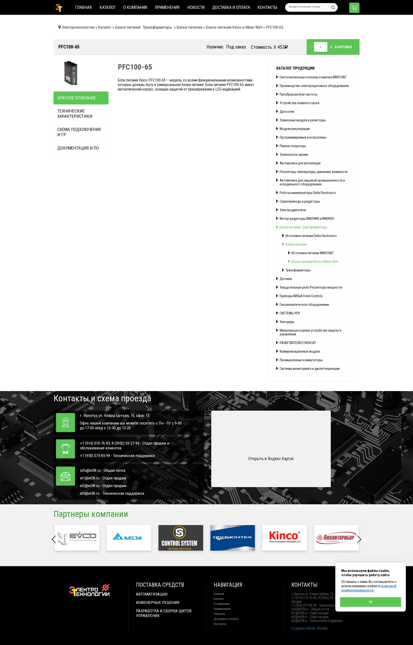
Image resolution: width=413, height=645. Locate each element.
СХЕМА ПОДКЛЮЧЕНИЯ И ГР (79, 132)
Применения (167, 7)
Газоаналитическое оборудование (304, 304)
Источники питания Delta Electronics (311, 236)
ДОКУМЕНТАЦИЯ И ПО (78, 148)
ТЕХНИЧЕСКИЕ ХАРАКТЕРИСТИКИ (74, 113)
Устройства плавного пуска (299, 103)
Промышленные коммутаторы (301, 360)
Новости (196, 7)
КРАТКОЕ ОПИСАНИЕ (76, 98)
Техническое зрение (294, 154)
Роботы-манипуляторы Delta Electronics (308, 193)
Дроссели (287, 111)
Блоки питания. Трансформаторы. (304, 227)
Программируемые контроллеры (303, 137)
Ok (370, 602)
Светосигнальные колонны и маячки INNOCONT (313, 77)
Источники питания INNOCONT (313, 253)
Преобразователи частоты (298, 94)
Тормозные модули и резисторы (303, 120)
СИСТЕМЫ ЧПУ (290, 313)
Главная (83, 7)
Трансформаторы (298, 270)
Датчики (286, 279)
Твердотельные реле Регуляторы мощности (311, 287)
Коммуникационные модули (300, 351)
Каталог (108, 7)
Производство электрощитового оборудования (314, 86)
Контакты (267, 7)
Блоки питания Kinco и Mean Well (315, 261)
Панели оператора (293, 146)
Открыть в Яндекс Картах (271, 458)
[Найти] (333, 7)
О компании (135, 7)
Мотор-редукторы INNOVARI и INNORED (307, 218)
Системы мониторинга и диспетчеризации (310, 369)
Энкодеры (287, 322)
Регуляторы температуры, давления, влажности (314, 172)
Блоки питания (296, 244)
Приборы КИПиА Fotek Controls (301, 296)
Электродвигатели (293, 210)
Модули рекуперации (295, 129)
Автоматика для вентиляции (300, 163)
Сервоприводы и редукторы (300, 201)
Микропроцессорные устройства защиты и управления (310, 332)
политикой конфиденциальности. (368, 588)
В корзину (343, 47)
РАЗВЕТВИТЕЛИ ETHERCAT (298, 343)
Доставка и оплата (231, 7)
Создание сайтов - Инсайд (309, 628)
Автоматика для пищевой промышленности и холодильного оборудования (312, 182)
